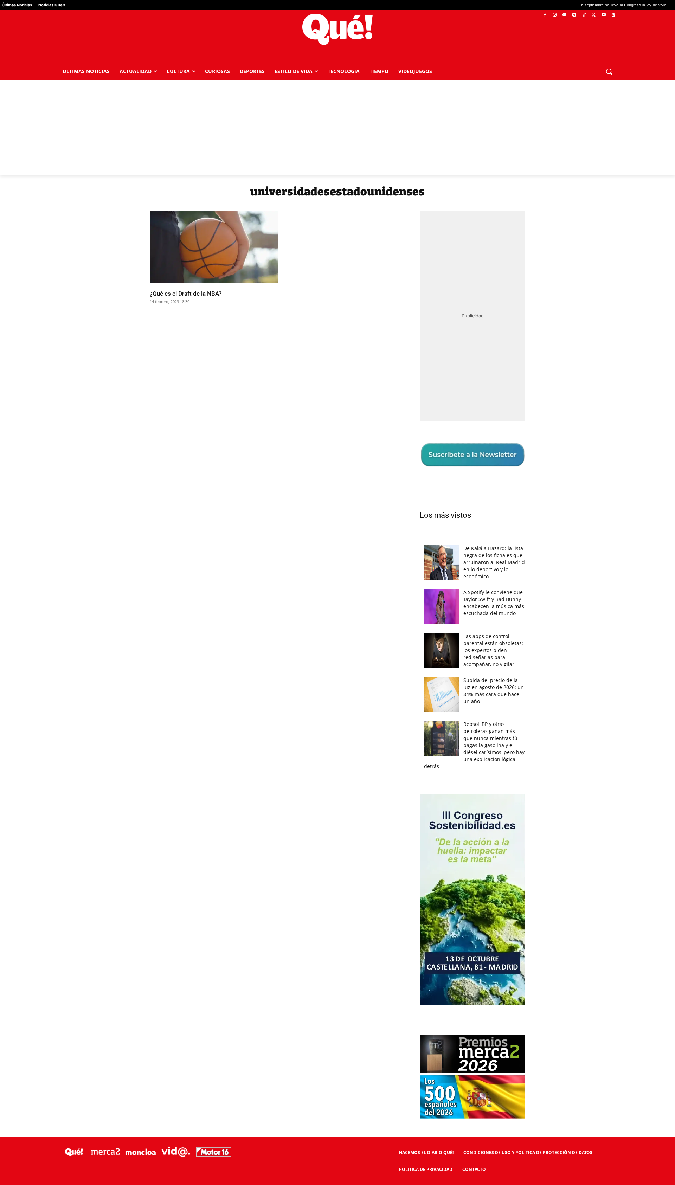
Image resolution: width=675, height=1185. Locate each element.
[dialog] (337, 592)
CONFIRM (289, 694)
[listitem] (337, 575)
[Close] (459, 480)
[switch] (425, 590)
